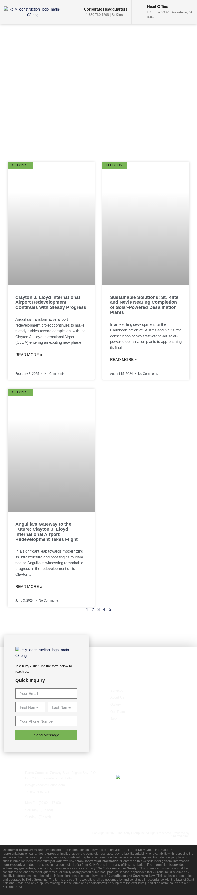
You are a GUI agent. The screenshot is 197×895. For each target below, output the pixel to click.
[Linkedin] (53, 834)
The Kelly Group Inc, (131, 833)
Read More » (28, 354)
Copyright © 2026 (104, 833)
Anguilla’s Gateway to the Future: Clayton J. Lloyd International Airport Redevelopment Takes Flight (46, 532)
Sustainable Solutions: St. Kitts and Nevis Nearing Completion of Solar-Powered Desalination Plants (144, 305)
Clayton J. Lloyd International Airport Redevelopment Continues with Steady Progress (50, 302)
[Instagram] (42, 834)
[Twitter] (21, 834)
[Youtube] (32, 834)
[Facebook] (10, 834)
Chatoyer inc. (180, 836)
